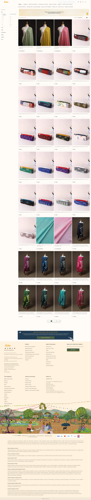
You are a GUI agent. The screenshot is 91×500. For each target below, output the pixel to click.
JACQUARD (26, 459)
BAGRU (9, 461)
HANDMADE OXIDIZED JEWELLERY (49, 493)
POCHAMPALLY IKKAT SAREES (76, 479)
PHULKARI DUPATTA (33, 485)
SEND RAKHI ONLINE (22, 450)
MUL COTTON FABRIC (52, 465)
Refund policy (25, 435)
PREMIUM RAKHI (39, 450)
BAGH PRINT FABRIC (31, 465)
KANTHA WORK (78, 459)
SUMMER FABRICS (12, 455)
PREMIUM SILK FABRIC (52, 466)
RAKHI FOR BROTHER (33, 451)
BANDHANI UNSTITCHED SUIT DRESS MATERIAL (62, 473)
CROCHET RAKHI (31, 450)
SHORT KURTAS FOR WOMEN (65, 455)
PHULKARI (49, 459)
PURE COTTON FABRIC (41, 465)
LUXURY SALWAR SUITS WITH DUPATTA (16, 490)
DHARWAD (44, 459)
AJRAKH (16, 459)
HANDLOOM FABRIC (12, 466)
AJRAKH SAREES (24, 479)
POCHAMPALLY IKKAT (23, 461)
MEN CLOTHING (53, 4)
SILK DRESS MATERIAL (46, 473)
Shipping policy (48, 435)
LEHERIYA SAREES (12, 480)
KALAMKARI (10, 459)
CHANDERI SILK (56, 459)
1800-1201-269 (49, 385)
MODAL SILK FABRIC (62, 466)
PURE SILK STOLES (16, 486)
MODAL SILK (63, 459)
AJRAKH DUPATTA (66, 485)
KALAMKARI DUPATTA (56, 485)
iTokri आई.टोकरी (18, 435)
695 (56, 321)
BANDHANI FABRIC (72, 466)
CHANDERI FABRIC (62, 465)
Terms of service (40, 435)
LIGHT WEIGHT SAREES (30, 455)
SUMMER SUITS (39, 455)
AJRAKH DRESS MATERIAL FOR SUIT (30, 471)
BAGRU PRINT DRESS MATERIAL (63, 471)
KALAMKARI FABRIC (28, 466)
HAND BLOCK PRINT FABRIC (73, 465)
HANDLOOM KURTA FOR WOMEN (45, 490)
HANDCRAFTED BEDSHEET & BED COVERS (17, 492)
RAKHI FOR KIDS (72, 450)
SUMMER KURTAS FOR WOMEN (51, 455)
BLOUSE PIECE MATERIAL (37, 495)
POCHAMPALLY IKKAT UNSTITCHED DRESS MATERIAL (28, 473)
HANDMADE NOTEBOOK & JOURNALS (66, 493)
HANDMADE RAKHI (12, 450)
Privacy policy (32, 435)
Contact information (32, 436)
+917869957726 (56, 381)
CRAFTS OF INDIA (69, 6)
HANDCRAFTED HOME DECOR (71, 490)
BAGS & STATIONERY (46, 6)
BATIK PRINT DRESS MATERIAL (41, 472)
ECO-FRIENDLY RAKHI (49, 450)
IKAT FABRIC (20, 466)
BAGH (13, 461)
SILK (16, 461)
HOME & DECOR (22, 6)
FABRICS (25, 4)
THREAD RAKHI (58, 450)
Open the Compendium (45, 337)
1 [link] (51, 321)
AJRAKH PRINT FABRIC (20, 465)
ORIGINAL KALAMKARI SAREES (62, 479)
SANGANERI (33, 459)
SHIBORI (72, 459)
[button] (85, 2)
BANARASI (31, 461)
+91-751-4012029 (49, 391)
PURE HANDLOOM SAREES (14, 479)
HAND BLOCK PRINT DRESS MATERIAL (57, 472)
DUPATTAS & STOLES (67, 4)
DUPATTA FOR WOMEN (13, 485)
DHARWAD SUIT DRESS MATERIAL (26, 472)
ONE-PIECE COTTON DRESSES (24, 495)
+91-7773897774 (49, 388)
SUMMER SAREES (20, 455)
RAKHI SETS (65, 450)
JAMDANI (38, 459)
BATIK (68, 459)
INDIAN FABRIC (11, 465)
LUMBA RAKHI (80, 450)
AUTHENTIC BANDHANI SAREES (36, 479)
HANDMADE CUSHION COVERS (35, 492)
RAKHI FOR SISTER (23, 451)
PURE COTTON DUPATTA (44, 485)
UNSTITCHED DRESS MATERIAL (15, 471)
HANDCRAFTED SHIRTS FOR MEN (50, 492)
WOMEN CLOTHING (43, 4)
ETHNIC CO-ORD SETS (59, 490)
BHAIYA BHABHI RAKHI (13, 451)
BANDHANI (20, 459)
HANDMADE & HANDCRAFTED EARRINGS (30, 493)
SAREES (59, 4)
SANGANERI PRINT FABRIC (40, 466)
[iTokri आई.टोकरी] (6, 2)
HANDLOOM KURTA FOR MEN (65, 492)
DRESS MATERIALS (33, 4)
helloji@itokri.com (60, 392)
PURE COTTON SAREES (49, 479)
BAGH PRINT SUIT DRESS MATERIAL (47, 471)
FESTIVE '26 (61, 6)
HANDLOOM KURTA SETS (31, 490)
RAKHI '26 (54, 6)
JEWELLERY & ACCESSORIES (33, 6)
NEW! (19, 4)
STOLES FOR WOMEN (24, 485)
